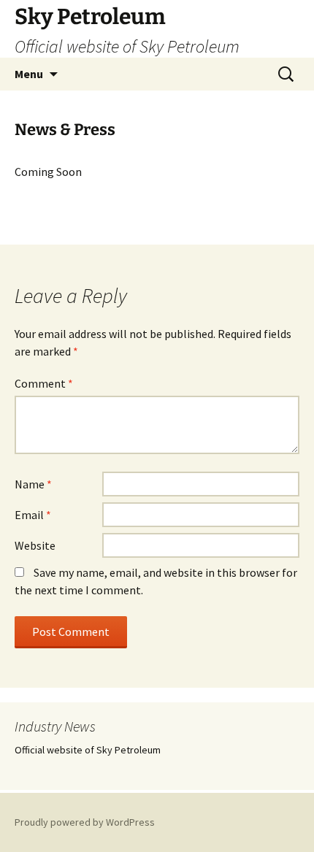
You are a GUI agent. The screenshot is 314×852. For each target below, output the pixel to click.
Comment (44, 383)
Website (35, 545)
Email (33, 514)
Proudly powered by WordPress (85, 822)
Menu (29, 73)
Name (33, 484)
